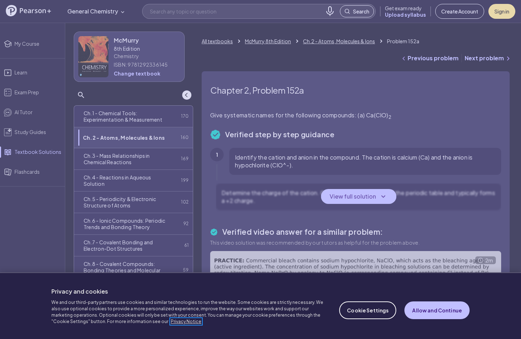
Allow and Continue (437, 310)
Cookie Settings (367, 310)
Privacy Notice (186, 321)
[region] (260, 305)
